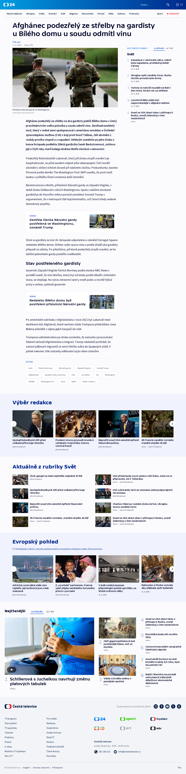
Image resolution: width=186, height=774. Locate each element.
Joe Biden (85, 375)
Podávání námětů (55, 746)
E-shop (8, 746)
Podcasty (134, 13)
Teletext (9, 732)
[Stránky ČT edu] (155, 728)
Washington (110, 375)
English (26, 767)
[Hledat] (168, 4)
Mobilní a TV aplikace (15, 751)
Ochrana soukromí (41, 767)
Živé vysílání (11, 723)
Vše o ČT (9, 755)
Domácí (53, 13)
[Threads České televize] (179, 706)
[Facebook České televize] (161, 706)
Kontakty (51, 755)
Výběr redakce (89, 381)
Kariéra (50, 741)
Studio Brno (52, 727)
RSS (179, 767)
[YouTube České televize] (167, 706)
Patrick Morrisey (46, 368)
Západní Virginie (84, 368)
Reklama (50, 723)
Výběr (73, 381)
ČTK (14, 42)
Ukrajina (30, 13)
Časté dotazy (52, 751)
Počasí (101, 13)
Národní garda (65, 368)
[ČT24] (9, 4)
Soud (63, 381)
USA (73, 375)
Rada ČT (50, 737)
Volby (42, 13)
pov (18, 42)
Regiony (73, 13)
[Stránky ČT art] (125, 728)
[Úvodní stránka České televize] (21, 706)
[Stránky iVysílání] (158, 718)
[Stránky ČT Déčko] (99, 728)
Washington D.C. (48, 381)
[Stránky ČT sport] (128, 718)
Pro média (51, 718)
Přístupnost (57, 767)
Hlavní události (14, 13)
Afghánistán (33, 375)
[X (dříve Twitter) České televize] (173, 706)
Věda (110, 13)
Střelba (31, 381)
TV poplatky (11, 727)
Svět (63, 13)
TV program (11, 718)
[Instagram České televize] (155, 706)
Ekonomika (87, 13)
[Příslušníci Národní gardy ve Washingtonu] (65, 77)
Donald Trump (103, 368)
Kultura (121, 13)
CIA (97, 375)
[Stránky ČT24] (99, 718)
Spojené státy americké (55, 375)
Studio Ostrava (53, 732)
